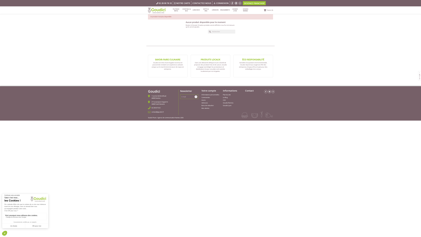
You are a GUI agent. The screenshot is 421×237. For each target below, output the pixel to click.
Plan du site (227, 95)
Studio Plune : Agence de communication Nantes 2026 (165, 118)
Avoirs (204, 100)
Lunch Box (196, 10)
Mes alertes (205, 108)
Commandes (206, 97)
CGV (224, 100)
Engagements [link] (225, 10)
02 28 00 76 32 (156, 108)
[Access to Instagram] (240, 3)
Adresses (205, 103)
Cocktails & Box (186, 10)
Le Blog (225, 97)
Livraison (215, 10)
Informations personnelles (210, 95)
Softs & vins (206, 10)
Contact (249, 90)
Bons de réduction (208, 105)
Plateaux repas (176, 10)
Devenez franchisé (254, 3)
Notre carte (183, 3)
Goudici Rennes (245, 10)
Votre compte (209, 90)
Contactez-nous (201, 3)
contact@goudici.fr (158, 112)
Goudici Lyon (235, 10)
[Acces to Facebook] (232, 3)
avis (419, 76)
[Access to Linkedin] (236, 3)
